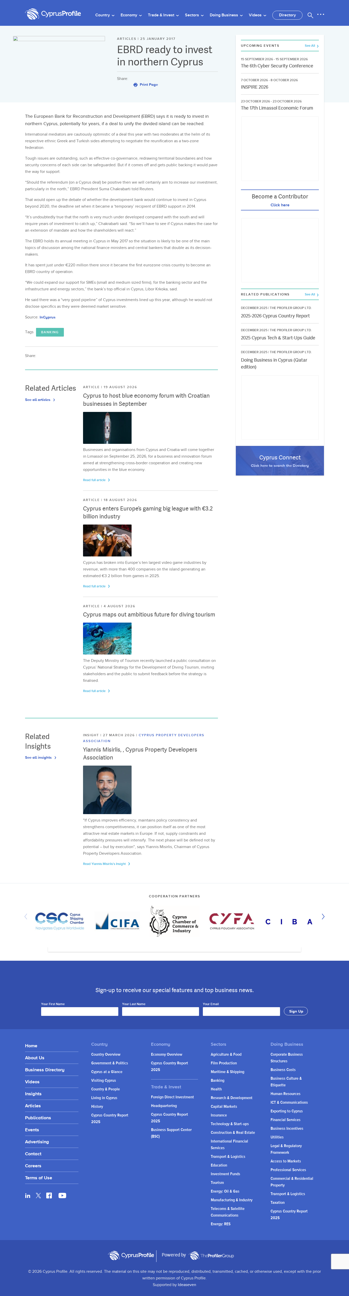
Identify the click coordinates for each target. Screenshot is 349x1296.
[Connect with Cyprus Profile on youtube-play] (62, 1196)
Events (32, 1129)
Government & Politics (109, 1063)
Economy (129, 15)
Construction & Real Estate (233, 1133)
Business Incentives (287, 1128)
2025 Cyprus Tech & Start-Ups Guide (278, 338)
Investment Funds (225, 1174)
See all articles (38, 399)
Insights (33, 1093)
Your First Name (53, 1004)
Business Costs (283, 1070)
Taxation (278, 1202)
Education (219, 1165)
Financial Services (285, 1120)
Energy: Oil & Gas (225, 1191)
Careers (33, 1165)
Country (103, 15)
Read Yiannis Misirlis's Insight (104, 864)
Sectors (192, 15)
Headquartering (164, 1106)
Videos (256, 15)
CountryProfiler (211, 1255)
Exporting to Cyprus (287, 1111)
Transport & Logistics (228, 1157)
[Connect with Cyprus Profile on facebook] (49, 1195)
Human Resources (285, 1094)
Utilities (277, 1137)
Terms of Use (38, 1177)
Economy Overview (166, 1054)
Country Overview (105, 1054)
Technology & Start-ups (230, 1124)
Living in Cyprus (104, 1098)
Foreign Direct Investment (172, 1097)
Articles (33, 1105)
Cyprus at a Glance (106, 1072)
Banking (50, 332)
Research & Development (231, 1098)
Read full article (94, 480)
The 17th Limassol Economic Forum (277, 108)
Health (216, 1089)
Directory (287, 15)
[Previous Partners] (27, 916)
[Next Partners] (322, 916)
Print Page (148, 84)
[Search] (310, 15)
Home (31, 1045)
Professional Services (288, 1170)
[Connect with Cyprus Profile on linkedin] (28, 1195)
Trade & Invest (161, 15)
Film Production (224, 1063)
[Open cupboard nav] (320, 14)
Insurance (219, 1115)
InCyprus (47, 317)
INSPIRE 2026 (254, 87)
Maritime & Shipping (227, 1072)
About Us (34, 1057)
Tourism (217, 1183)
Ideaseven (187, 1284)
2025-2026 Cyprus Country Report (275, 316)
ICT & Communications (289, 1102)
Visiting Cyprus (103, 1080)
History (97, 1106)
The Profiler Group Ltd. (291, 308)
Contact (33, 1153)
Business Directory (44, 1069)
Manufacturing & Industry (231, 1200)
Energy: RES (220, 1224)
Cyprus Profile (53, 14)
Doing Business (224, 15)
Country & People (105, 1089)
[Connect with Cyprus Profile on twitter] (38, 1195)
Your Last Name (133, 1004)
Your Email (211, 1004)
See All (310, 45)
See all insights (39, 757)
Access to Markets (286, 1161)
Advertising (37, 1141)
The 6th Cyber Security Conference (277, 66)
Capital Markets (224, 1106)
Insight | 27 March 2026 (109, 735)
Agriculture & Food (226, 1054)
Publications (38, 1117)
